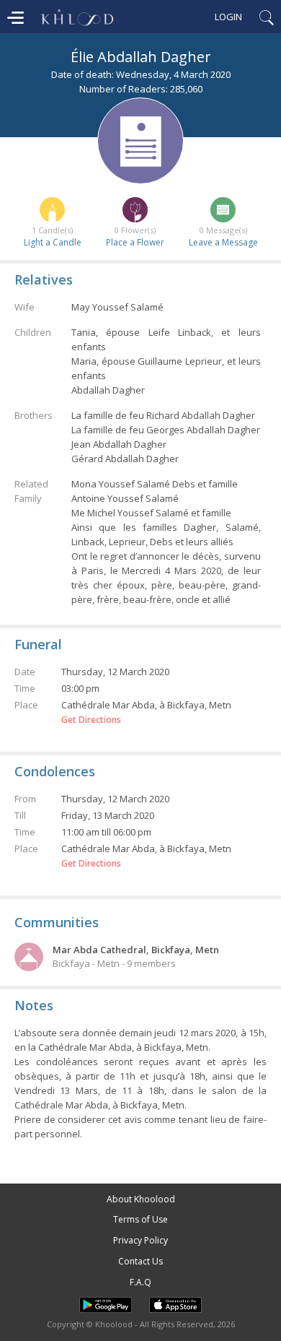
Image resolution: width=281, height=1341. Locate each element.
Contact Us (140, 1261)
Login (228, 16)
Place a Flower (135, 242)
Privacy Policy (140, 1240)
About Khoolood (141, 1199)
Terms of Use (140, 1219)
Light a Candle (52, 242)
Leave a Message (223, 242)
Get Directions (91, 720)
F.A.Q (140, 1282)
